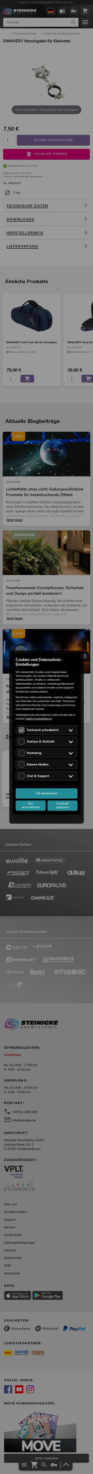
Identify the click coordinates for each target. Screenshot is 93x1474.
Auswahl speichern (62, 806)
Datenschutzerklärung (38, 718)
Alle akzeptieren (46, 793)
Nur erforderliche (31, 806)
